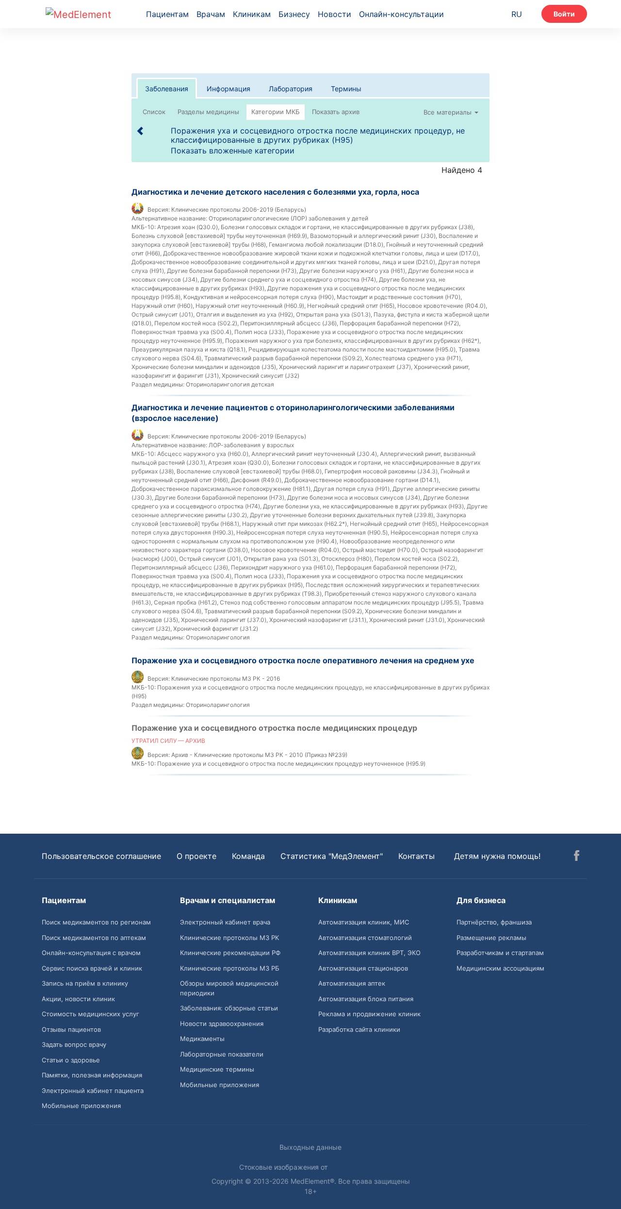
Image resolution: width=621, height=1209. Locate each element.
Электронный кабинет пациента (93, 1090)
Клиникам (252, 14)
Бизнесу (294, 14)
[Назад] (140, 130)
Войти (564, 14)
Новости (334, 14)
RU (516, 14)
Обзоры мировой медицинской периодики (229, 988)
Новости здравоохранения (221, 1023)
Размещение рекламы (491, 937)
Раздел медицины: (157, 384)
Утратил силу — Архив (168, 740)
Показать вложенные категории (232, 150)
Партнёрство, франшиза (494, 922)
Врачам (210, 14)
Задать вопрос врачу (74, 1044)
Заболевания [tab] (166, 88)
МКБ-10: (143, 227)
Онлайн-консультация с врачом (91, 953)
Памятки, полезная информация (92, 1075)
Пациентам (167, 14)
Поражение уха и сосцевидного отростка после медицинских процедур (274, 728)
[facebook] (576, 857)
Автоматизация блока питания (365, 999)
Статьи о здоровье (71, 1060)
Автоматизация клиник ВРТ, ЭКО (369, 953)
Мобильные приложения (81, 1105)
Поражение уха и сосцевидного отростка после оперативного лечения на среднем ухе (302, 660)
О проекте (196, 856)
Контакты (416, 856)
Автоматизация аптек (351, 983)
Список (154, 112)
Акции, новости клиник (78, 999)
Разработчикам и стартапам (500, 953)
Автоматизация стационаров (363, 968)
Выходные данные (310, 1147)
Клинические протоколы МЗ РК (229, 937)
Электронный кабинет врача (225, 922)
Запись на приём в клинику (85, 983)
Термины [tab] (346, 88)
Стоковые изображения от (284, 1167)
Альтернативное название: (169, 218)
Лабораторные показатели (221, 1054)
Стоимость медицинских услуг (90, 1014)
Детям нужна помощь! (497, 856)
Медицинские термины (217, 1069)
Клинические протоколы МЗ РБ (229, 968)
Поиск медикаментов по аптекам (94, 937)
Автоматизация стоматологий (365, 937)
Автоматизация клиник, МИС (363, 922)
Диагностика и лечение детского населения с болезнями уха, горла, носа (275, 192)
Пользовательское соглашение (101, 856)
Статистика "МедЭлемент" (331, 856)
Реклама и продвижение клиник (369, 1014)
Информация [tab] (228, 88)
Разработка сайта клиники (359, 1029)
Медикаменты (202, 1038)
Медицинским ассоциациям (500, 968)
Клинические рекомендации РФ (230, 953)
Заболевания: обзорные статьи (229, 1008)
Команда (248, 856)
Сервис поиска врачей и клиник (92, 968)
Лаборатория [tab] (290, 88)
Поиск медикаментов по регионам (96, 922)
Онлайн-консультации (401, 14)
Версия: (158, 209)
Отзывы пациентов (71, 1029)
